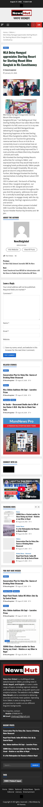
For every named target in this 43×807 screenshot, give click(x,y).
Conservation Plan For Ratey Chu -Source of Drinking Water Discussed (20, 376)
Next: (21, 270)
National (6, 400)
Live (39, 25)
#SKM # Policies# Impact (12, 781)
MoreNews (33, 802)
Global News (20, 526)
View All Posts (29, 249)
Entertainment (29, 792)
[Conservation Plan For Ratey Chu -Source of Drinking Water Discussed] (21, 370)
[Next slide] (38, 507)
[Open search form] (28, 25)
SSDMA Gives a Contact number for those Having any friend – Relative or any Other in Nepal (9, 517)
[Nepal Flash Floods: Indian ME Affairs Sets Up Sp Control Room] (21, 591)
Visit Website (13, 249)
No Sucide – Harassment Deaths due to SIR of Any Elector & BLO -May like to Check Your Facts (20, 407)
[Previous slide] (35, 507)
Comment (7, 293)
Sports (37, 789)
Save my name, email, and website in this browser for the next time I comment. (21, 348)
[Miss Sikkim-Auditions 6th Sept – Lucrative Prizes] (21, 385)
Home (18, 512)
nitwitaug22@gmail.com (20, 716)
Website (6, 339)
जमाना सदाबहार (21, 18)
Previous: (19, 262)
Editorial (11, 792)
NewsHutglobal (10, 70)
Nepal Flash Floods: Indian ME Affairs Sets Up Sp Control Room (9, 557)
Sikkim (6, 48)
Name (6, 323)
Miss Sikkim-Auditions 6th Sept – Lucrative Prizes (20, 391)
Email (6, 331)
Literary (19, 792)
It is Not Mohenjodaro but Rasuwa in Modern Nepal (9, 530)
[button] (2, 25)
